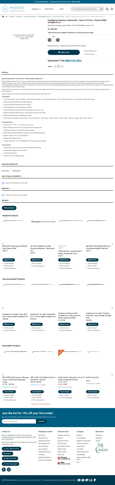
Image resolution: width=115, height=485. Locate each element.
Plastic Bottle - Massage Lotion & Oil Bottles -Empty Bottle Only (71, 378)
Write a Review (9, 208)
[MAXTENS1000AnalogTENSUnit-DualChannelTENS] (16, 232)
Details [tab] (5, 72)
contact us (10, 435)
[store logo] (13, 9)
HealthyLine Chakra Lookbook (13, 195)
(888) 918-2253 (73, 60)
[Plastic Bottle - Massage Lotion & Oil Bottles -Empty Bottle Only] (71, 363)
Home (6, 16)
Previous (3, 243)
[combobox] (87, 9)
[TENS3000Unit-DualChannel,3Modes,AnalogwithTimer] (71, 232)
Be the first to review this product (57, 25)
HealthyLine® (90, 25)
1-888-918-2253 (75, 2)
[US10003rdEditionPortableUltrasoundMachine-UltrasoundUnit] (43, 232)
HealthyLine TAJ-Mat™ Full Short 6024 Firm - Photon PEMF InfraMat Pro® (98, 315)
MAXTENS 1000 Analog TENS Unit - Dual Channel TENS (15, 247)
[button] (108, 9)
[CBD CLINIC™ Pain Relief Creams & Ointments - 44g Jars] (43, 363)
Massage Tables (23, 480)
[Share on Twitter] (58, 66)
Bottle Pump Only (92, 377)
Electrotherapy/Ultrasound (44, 16)
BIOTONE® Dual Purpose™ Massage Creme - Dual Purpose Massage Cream (15, 379)
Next (112, 243)
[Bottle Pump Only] (99, 363)
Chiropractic (19, 16)
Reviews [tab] (5, 200)
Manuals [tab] (6, 188)
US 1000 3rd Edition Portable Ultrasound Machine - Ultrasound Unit (42, 248)
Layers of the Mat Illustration (13, 183)
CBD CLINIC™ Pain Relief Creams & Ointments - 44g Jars (42, 378)
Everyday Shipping (42, 2)
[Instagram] (9, 470)
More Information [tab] (10, 164)
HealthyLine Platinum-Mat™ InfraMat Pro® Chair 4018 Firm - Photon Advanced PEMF (70, 315)
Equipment (12, 16)
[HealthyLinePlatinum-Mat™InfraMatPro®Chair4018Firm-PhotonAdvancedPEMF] (71, 296)
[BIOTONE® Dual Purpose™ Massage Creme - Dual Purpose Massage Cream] (16, 363)
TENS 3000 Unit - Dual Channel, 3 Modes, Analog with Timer (70, 252)
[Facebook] (4, 470)
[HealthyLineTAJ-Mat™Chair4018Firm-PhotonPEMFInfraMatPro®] (16, 296)
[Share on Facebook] (54, 66)
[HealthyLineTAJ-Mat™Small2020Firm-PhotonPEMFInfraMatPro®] (43, 296)
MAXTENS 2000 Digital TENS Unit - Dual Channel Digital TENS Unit (98, 247)
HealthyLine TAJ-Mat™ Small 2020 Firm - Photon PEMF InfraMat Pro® (43, 315)
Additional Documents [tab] (11, 176)
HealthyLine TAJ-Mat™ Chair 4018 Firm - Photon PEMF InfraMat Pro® (15, 315)
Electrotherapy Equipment (30, 16)
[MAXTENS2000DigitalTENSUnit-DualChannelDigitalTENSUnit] (99, 232)
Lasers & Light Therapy (58, 16)
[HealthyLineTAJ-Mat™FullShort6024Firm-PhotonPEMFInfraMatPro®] (99, 296)
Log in (36, 404)
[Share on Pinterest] (62, 66)
